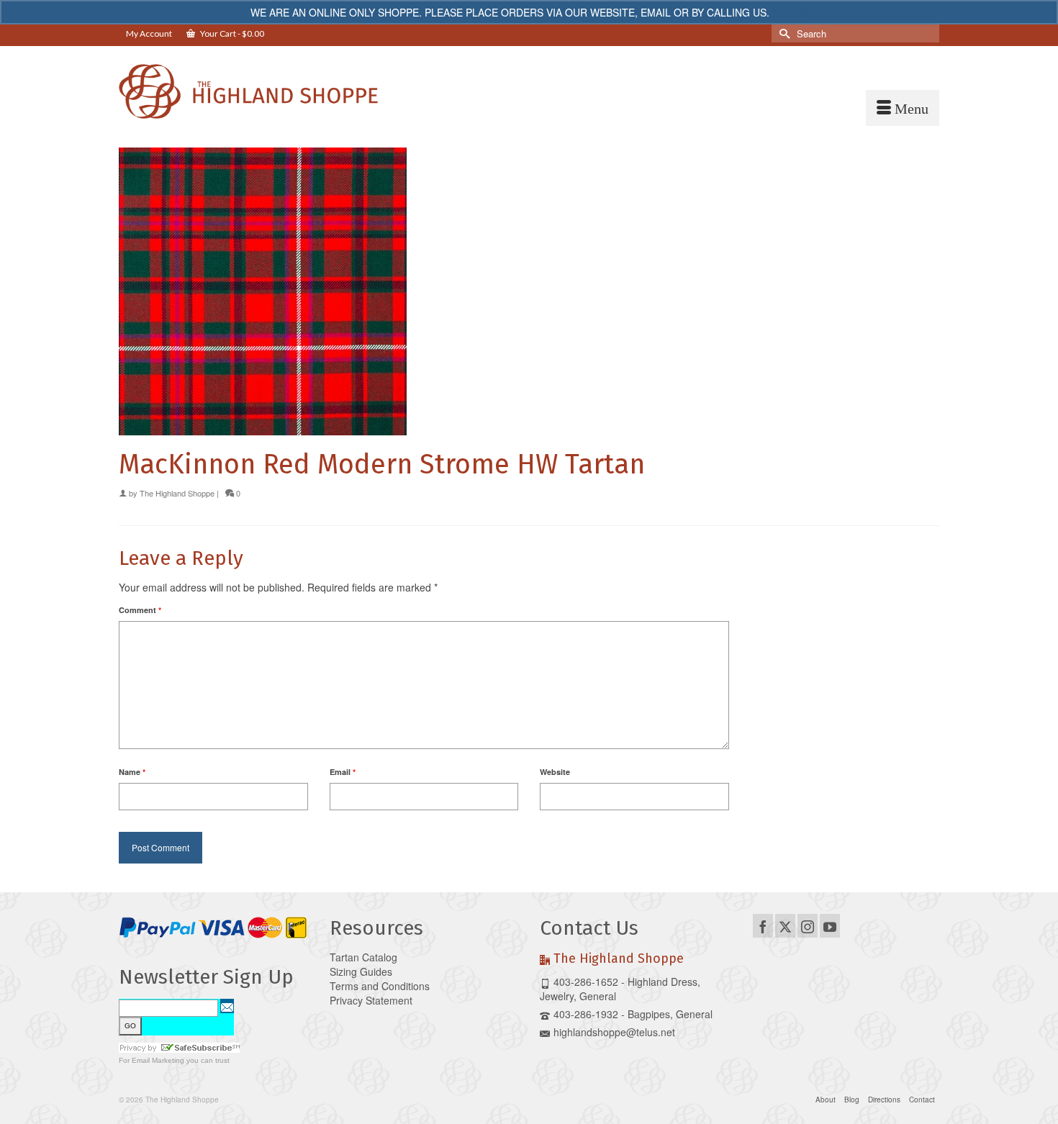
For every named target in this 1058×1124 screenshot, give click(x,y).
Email (343, 771)
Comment (140, 609)
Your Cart (231, 33)
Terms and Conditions (380, 986)
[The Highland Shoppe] (248, 91)
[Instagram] (807, 925)
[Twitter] (785, 925)
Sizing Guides (361, 971)
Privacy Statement (371, 1000)
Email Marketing (158, 1060)
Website (555, 771)
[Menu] (902, 108)
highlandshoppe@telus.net (614, 1032)
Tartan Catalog (363, 957)
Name (132, 771)
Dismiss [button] (790, 12)
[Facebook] (763, 925)
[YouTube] (830, 925)
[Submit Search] (782, 33)
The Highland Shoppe (177, 493)
